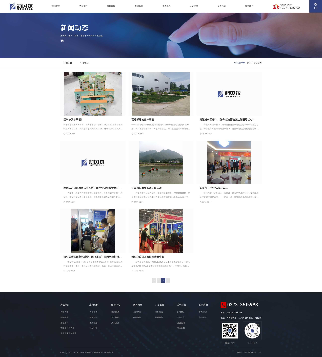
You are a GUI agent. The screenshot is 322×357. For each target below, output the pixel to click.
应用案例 (111, 6)
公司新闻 (67, 62)
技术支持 (115, 322)
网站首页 (56, 6)
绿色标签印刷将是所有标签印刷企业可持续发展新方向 (92, 188)
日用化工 (93, 312)
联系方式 (203, 312)
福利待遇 (159, 312)
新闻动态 (139, 6)
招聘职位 (159, 317)
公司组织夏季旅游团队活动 (146, 188)
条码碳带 (64, 317)
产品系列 (83, 6)
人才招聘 (194, 6)
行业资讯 (84, 62)
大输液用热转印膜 (68, 333)
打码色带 (64, 312)
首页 (249, 63)
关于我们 (222, 6)
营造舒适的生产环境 (142, 119)
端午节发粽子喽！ (73, 119)
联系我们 (249, 6)
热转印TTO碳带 (67, 328)
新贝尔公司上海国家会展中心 (147, 256)
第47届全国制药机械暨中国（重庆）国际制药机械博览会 (92, 256)
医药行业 (93, 322)
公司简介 (181, 312)
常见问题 (115, 317)
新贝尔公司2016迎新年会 (214, 188)
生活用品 (93, 317)
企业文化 (181, 317)
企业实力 (181, 322)
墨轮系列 (64, 322)
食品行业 (93, 328)
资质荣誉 (181, 328)
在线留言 (203, 317)
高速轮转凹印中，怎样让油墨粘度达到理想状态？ (227, 119)
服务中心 (166, 6)
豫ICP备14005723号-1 (253, 352)
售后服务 (115, 312)
